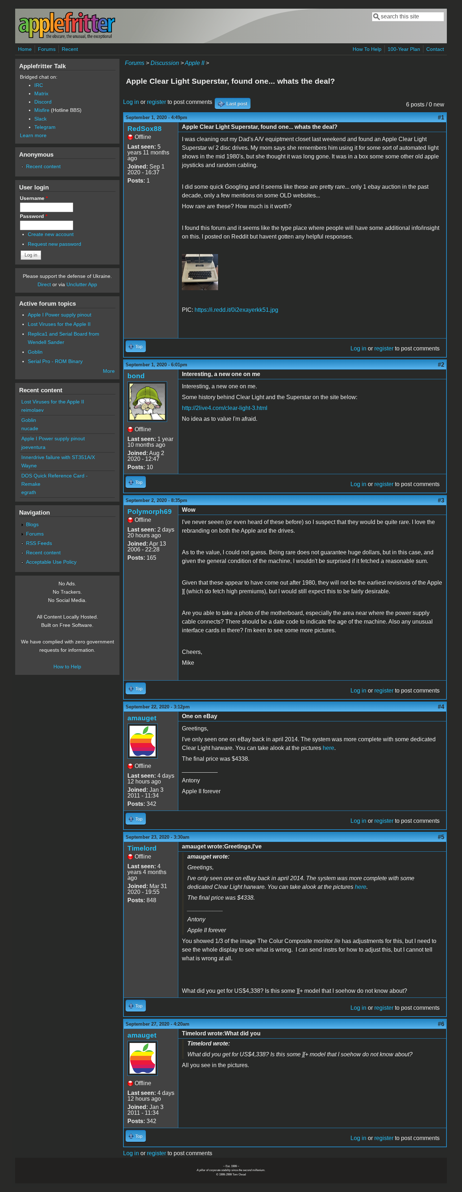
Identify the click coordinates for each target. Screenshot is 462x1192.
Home (25, 49)
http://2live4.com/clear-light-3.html (224, 408)
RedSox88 (144, 128)
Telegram (45, 127)
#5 (441, 837)
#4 (441, 707)
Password (33, 216)
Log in (131, 102)
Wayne (29, 465)
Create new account (51, 234)
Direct (44, 284)
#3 (441, 500)
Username (34, 198)
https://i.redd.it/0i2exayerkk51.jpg (236, 310)
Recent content (43, 166)
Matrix (41, 93)
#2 (441, 365)
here (328, 748)
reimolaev (32, 410)
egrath (28, 492)
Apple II (194, 63)
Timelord (142, 848)
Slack (40, 119)
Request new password (54, 244)
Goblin (35, 352)
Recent (70, 49)
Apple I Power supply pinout (59, 315)
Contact (435, 49)
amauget (141, 718)
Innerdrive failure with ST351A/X (58, 457)
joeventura (33, 447)
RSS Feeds (39, 543)
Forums (47, 49)
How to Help (67, 666)
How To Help (367, 49)
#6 (441, 1024)
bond (136, 376)
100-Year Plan (404, 49)
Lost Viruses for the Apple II (59, 324)
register (156, 102)
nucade (29, 428)
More (109, 371)
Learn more (33, 135)
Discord (43, 102)
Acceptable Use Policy (51, 562)
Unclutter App (81, 284)
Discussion (165, 63)
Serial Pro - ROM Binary (55, 361)
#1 (441, 117)
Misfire (41, 110)
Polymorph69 (149, 511)
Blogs (32, 524)
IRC (38, 85)
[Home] (66, 37)
